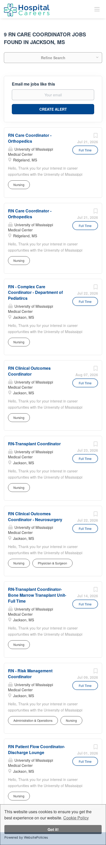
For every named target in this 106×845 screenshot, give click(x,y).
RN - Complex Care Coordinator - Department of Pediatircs (35, 292)
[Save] (95, 136)
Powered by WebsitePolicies (26, 837)
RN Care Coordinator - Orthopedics (29, 138)
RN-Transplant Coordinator (34, 444)
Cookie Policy (76, 818)
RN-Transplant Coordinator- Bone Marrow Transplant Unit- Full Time (37, 595)
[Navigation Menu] (97, 9)
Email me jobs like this (33, 84)
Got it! (53, 829)
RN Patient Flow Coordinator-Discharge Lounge (36, 749)
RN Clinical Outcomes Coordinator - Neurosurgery (35, 516)
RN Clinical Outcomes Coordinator (29, 371)
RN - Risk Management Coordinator (30, 673)
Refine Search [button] (53, 57)
